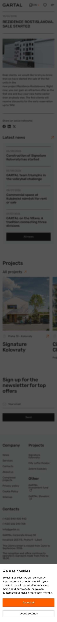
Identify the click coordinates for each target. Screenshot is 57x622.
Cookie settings (28, 613)
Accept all (29, 602)
